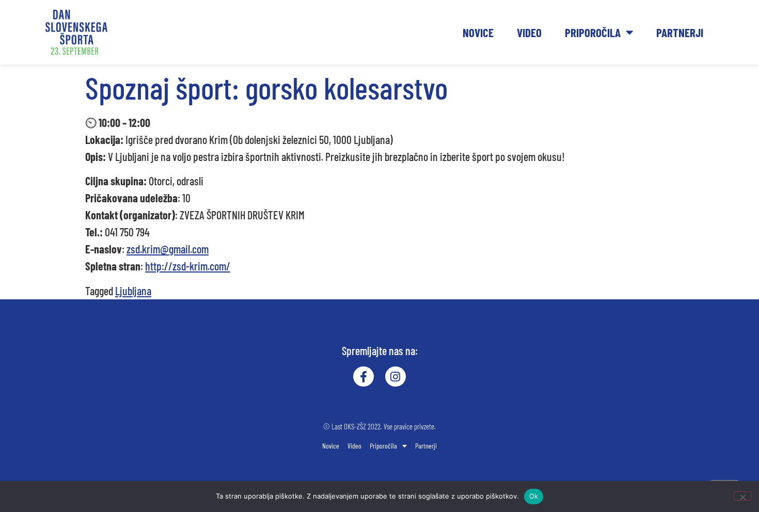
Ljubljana (133, 290)
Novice (478, 32)
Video (529, 32)
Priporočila (593, 32)
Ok (534, 496)
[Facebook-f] (363, 376)
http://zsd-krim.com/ (187, 266)
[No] (742, 496)
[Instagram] (395, 376)
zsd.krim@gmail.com (167, 248)
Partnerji (679, 32)
